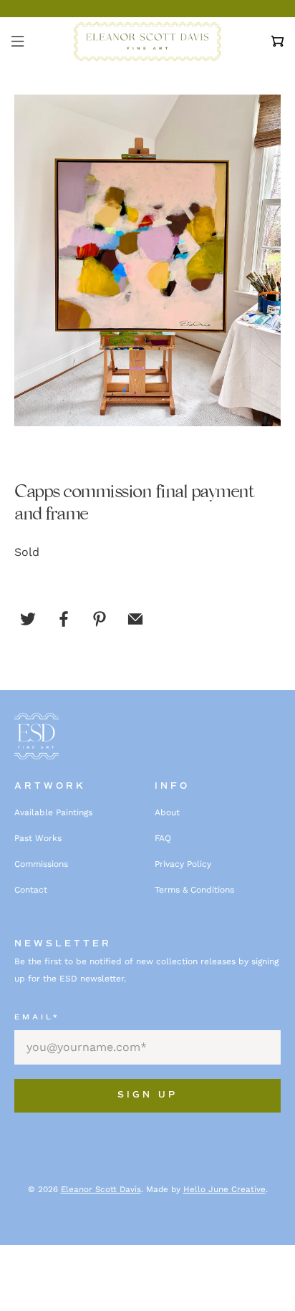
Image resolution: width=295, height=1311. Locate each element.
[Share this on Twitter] (28, 619)
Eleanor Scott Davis (101, 1189)
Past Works (38, 838)
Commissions (41, 864)
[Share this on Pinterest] (99, 619)
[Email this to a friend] (135, 619)
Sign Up (147, 1095)
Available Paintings (53, 812)
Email (36, 1017)
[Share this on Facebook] (63, 619)
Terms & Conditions (194, 890)
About (167, 812)
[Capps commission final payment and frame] (147, 260)
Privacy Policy (183, 864)
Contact (30, 890)
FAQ (163, 838)
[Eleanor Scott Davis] (147, 41)
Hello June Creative (224, 1189)
